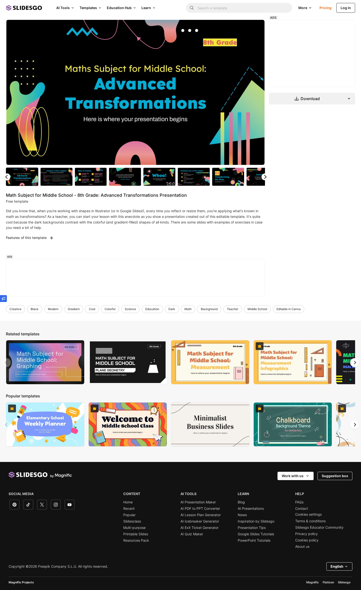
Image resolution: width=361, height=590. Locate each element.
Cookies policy (307, 540)
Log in (346, 8)
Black (35, 309)
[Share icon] (256, 27)
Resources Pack (136, 540)
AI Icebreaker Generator (199, 521)
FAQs (299, 502)
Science (130, 309)
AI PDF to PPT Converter (200, 509)
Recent (129, 509)
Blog (241, 502)
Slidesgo (344, 582)
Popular (129, 515)
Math (188, 309)
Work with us (293, 476)
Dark (171, 309)
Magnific (312, 582)
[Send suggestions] (3, 298)
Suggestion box (335, 476)
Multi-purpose (134, 528)
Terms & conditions (310, 521)
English (337, 566)
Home (128, 502)
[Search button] (192, 8)
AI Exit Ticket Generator (199, 528)
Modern (53, 309)
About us (302, 547)
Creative (15, 309)
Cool (92, 309)
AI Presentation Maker (198, 502)
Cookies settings (308, 514)
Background (209, 309)
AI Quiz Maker (191, 534)
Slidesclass (132, 521)
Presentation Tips (252, 528)
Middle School (257, 309)
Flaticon (328, 582)
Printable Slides (135, 534)
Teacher (232, 309)
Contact (301, 509)
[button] (265, 176)
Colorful (110, 309)
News (242, 515)
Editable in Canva (289, 309)
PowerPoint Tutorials (254, 540)
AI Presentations (251, 509)
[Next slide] (257, 92)
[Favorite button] (244, 27)
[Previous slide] (6, 362)
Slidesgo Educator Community (319, 527)
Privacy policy (306, 534)
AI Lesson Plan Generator (200, 515)
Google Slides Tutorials (256, 534)
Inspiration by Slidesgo (256, 521)
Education (152, 309)
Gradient (74, 309)
